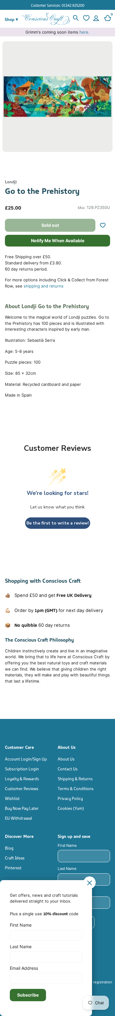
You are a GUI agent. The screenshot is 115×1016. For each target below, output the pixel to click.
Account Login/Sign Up (26, 758)
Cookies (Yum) (71, 808)
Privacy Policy (70, 798)
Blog (9, 847)
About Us (66, 758)
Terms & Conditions (76, 788)
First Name (67, 845)
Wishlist (12, 798)
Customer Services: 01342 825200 (57, 5)
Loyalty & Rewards (22, 778)
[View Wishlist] (86, 18)
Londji (11, 181)
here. (84, 32)
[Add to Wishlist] (105, 225)
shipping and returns (43, 286)
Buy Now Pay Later (22, 808)
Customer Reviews (21, 788)
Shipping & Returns (75, 778)
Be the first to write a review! (57, 523)
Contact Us (68, 768)
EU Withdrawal (18, 817)
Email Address (24, 968)
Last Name (67, 868)
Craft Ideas (15, 857)
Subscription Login (22, 768)
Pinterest (13, 867)
